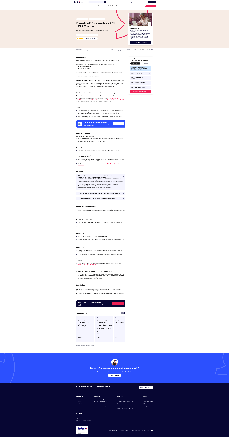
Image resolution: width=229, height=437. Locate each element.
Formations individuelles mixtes (100, 403)
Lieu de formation (118, 49)
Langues (78, 399)
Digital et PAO (79, 403)
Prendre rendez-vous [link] (150, 5)
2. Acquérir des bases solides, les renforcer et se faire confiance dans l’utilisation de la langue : (99, 193)
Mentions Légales (146, 430)
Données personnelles (135, 430)
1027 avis (93, 38)
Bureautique (78, 401)
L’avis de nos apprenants (148, 401)
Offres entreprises (115, 2)
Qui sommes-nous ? (147, 399)
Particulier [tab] (135, 63)
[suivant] (124, 313)
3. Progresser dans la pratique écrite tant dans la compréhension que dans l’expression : (98, 198)
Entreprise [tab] (146, 63)
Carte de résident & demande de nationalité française (95, 49)
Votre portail (135, 2)
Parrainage (145, 406)
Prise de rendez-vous (114, 375)
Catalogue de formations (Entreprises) (83, 420)
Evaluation (141, 49)
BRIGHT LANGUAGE (91, 264)
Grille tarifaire (145, 403)
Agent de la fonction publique (123, 403)
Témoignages (149, 49)
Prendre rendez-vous (118, 303)
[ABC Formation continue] (78, 2)
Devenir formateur (125, 2)
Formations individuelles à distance (100, 401)
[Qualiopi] (82, 433)
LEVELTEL (83, 264)
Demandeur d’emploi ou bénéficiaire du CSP (125, 401)
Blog (77, 416)
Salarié (118, 399)
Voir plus (98, 333)
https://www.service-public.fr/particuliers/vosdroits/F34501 (110, 99)
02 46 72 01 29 (151, 2)
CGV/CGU (126, 430)
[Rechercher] (105, 2)
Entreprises (119, 406)
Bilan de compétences (80, 406)
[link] (96, 34)
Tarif (112, 49)
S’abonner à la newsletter (145, 387)
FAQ (77, 418)
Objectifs (129, 49)
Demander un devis (118, 123)
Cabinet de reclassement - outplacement (125, 408)
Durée (135, 49)
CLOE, (79, 264)
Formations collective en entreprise (100, 406)
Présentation (79, 49)
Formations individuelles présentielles (101, 399)
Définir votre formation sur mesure (140, 91)
